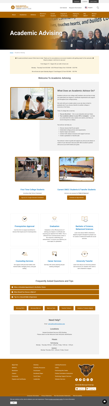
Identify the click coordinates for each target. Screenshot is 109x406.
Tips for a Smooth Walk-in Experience (25, 297)
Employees (76, 1)
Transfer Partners (66, 308)
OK (13, 402)
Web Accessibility (77, 395)
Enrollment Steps (38, 373)
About (14, 15)
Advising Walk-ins (36, 308)
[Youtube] (84, 379)
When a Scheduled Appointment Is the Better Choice (30, 287)
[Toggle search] (97, 8)
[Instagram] (87, 379)
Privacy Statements (46, 395)
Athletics (33, 15)
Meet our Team (51, 308)
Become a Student (43, 15)
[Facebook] (80, 379)
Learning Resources (60, 365)
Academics (23, 15)
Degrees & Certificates (64, 15)
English (90, 7)
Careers (14, 373)
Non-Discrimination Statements (62, 395)
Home (11, 52)
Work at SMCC (94, 15)
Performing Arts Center (61, 370)
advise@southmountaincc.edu (56, 324)
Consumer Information (33, 395)
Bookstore (15, 370)
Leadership (36, 379)
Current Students (53, 15)
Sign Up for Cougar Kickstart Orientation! (32, 197)
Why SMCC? (85, 15)
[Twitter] (76, 379)
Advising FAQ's (20, 308)
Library (57, 367)
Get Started (63, 8)
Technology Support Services (63, 376)
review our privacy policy (56, 399)
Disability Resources (39, 367)
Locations (85, 1)
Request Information (75, 8)
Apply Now (15, 365)
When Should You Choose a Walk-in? (25, 292)
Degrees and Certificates (19, 379)
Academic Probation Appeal (85, 308)
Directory (36, 365)
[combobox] (90, 7)
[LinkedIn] (91, 379)
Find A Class (36, 376)
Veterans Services (60, 379)
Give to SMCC (93, 1)
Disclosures (36, 370)
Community (15, 376)
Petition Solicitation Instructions (64, 373)
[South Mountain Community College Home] (21, 7)
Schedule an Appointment (76, 197)
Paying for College (76, 15)
